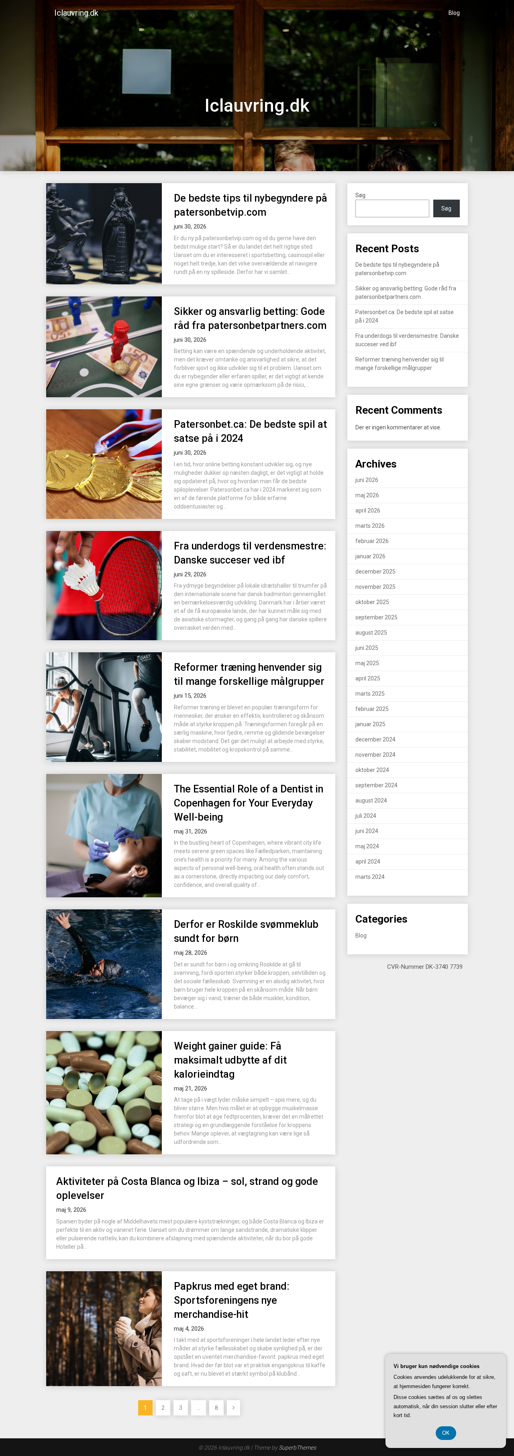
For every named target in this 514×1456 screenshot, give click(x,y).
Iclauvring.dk (76, 13)
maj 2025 (367, 663)
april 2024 (367, 861)
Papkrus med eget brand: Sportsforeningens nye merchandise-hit (232, 1300)
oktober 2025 (372, 602)
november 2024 (375, 754)
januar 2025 (370, 724)
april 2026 (367, 510)
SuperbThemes (297, 1447)
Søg (360, 195)
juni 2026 (366, 480)
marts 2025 (370, 693)
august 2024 (371, 800)
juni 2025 (366, 648)
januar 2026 (370, 556)
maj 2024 (367, 846)
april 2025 (367, 678)
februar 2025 (372, 709)
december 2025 (375, 571)
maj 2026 (367, 495)
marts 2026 (370, 526)
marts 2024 (370, 877)
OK (446, 1433)
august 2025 (371, 632)
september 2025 (376, 617)
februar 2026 (372, 541)
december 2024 (375, 739)
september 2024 (376, 785)
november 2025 (375, 587)
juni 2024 (366, 831)
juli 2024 (365, 816)
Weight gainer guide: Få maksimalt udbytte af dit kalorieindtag (230, 1060)
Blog (454, 13)
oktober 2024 (372, 770)
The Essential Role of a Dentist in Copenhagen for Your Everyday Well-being (248, 803)
